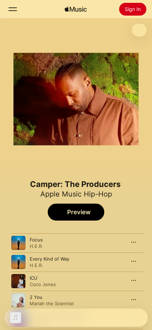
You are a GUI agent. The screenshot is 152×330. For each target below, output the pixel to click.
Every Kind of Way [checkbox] (49, 259)
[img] (76, 9)
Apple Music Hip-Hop (76, 194)
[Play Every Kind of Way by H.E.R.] (18, 262)
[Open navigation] (13, 9)
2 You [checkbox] (36, 297)
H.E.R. (36, 246)
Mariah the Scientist (52, 303)
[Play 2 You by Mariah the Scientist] (18, 300)
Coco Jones (43, 284)
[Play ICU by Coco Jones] (18, 281)
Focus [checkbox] (36, 240)
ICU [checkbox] (33, 278)
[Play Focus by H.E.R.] (18, 243)
